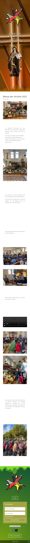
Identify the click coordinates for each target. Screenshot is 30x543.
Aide (15, 530)
